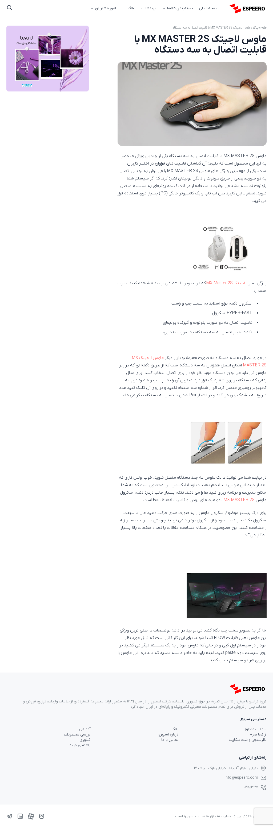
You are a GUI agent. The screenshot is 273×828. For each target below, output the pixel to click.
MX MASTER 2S (239, 500)
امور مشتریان (105, 8)
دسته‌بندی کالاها (180, 8)
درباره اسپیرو (168, 734)
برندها (150, 8)
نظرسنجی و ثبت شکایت (248, 739)
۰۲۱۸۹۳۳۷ (251, 787)
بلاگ (131, 8)
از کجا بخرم (258, 734)
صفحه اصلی (209, 8)
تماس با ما (169, 739)
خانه (264, 28)
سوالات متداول (255, 729)
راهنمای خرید (79, 745)
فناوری (84, 739)
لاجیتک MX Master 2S (226, 283)
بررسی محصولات (77, 734)
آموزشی (84, 729)
